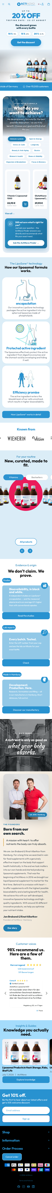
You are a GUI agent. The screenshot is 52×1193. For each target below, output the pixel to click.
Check (26, 662)
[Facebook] (18, 1186)
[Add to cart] (25, 204)
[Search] (9, 4)
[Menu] (3, 4)
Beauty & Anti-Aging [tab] (20, 150)
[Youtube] (28, 1186)
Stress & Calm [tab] (19, 145)
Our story (12, 928)
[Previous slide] (22, 551)
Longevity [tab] (35, 145)
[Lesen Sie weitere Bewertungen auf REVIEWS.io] (35, 1016)
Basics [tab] (37, 150)
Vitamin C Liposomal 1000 (17, 197)
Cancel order (12, 1156)
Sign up (26, 1118)
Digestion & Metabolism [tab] (16, 162)
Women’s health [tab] (16, 156)
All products (26, 541)
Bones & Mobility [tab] (35, 156)
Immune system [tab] (16, 139)
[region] (26, 993)
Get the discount (26, 42)
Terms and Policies (26, 1180)
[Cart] (49, 4)
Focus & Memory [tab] (38, 162)
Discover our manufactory (26, 709)
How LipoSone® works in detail (26, 414)
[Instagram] (23, 1186)
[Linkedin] (33, 1186)
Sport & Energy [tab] (35, 139)
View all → (10, 213)
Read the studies (26, 615)
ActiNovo (29, 1175)
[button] (5, 993)
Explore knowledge (26, 1079)
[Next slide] (30, 551)
